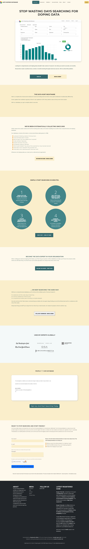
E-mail (13, 444)
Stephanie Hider (34, 537)
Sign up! (39, 76)
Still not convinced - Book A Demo (44, 313)
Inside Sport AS (57, 537)
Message (13, 451)
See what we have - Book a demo (44, 158)
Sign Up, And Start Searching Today (44, 406)
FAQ (30, 490)
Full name (13, 438)
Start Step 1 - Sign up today (44, 235)
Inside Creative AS (58, 539)
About (30, 493)
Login (86, 2)
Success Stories (55, 2)
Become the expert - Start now (45, 268)
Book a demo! (57, 76)
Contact (68, 2)
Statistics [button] (48, 2)
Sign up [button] (35, 2)
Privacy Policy (32, 495)
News (60, 2)
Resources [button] (42, 2)
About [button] (64, 2)
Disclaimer (31, 488)
